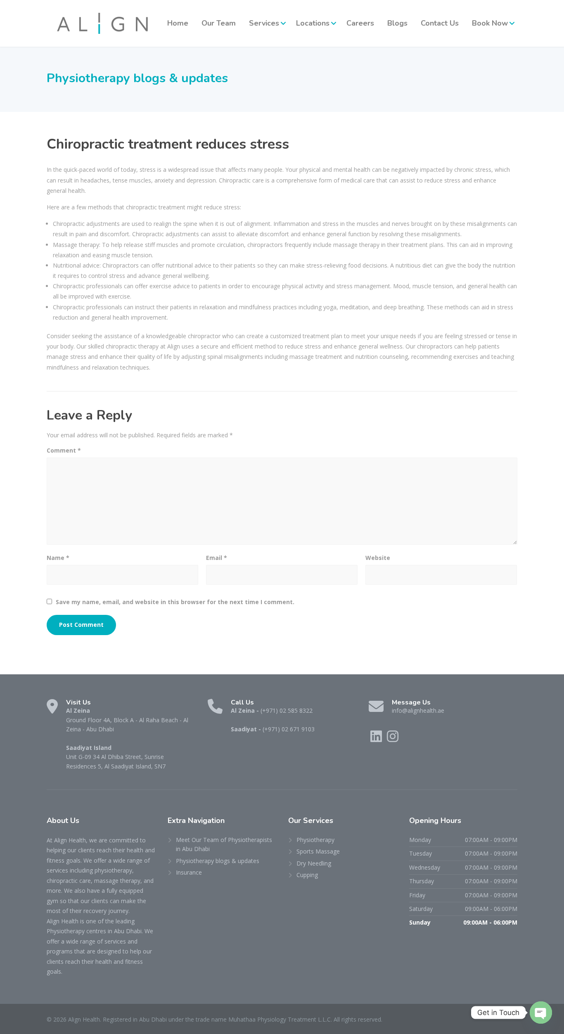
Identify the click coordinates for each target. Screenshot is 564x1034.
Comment (64, 450)
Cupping (307, 875)
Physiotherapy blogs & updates (217, 861)
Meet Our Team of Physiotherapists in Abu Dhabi (224, 844)
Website (377, 558)
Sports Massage (318, 851)
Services (264, 23)
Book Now (490, 23)
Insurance (189, 872)
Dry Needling (313, 863)
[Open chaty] (541, 1012)
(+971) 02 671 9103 (289, 729)
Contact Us (440, 23)
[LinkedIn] (377, 739)
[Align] (102, 23)
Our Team (218, 23)
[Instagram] (392, 739)
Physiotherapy (315, 840)
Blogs (397, 23)
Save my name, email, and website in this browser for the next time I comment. (175, 602)
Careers (360, 23)
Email (216, 558)
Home (177, 23)
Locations (312, 23)
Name (58, 558)
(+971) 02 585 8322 (287, 710)
